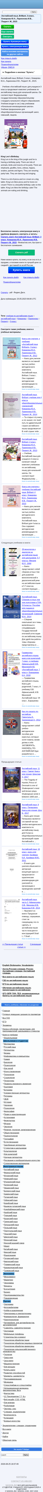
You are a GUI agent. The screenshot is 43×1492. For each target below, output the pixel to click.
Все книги (7, 1429)
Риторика (8, 1096)
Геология (8, 1355)
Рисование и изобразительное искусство (22, 1160)
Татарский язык (11, 1197)
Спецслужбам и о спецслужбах (18, 1385)
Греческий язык (11, 1222)
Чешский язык (10, 1234)
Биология (8, 1062)
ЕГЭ (4, 1022)
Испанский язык (11, 1176)
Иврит (6, 1246)
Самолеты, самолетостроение (17, 1328)
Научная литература (13, 1157)
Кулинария (8, 1418)
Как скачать (6, 61)
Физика (7, 1053)
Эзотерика (8, 1304)
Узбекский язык (10, 1200)
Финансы (8, 1286)
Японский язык (10, 1240)
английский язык (8, 319)
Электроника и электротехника (17, 1314)
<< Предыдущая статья (12, 944)
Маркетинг (8, 1280)
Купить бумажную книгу (15, 42)
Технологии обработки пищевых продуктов (23, 1343)
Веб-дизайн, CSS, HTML (14, 1400)
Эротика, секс (10, 1409)
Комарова (21, 319)
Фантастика (9, 1393)
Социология (9, 1078)
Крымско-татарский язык (15, 1206)
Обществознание (11, 1133)
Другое (6, 1433)
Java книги (8, 1361)
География (9, 1139)
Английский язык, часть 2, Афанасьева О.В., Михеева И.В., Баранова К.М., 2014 (31, 904)
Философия (9, 1111)
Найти (5, 1437)
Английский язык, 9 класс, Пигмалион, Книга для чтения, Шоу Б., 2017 (32, 809)
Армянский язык (11, 1194)
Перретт (4, 321)
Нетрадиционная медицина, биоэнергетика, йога (16, 1389)
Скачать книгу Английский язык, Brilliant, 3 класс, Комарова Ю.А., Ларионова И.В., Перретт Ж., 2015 (21, 240)
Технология (9, 1075)
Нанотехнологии (11, 1320)
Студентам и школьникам (15, 1148)
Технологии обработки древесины (19, 1346)
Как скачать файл (11, 277)
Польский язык (10, 1228)
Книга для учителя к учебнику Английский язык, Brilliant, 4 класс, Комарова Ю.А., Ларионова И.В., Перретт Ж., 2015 (31, 495)
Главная (6, 1011)
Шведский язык (11, 1237)
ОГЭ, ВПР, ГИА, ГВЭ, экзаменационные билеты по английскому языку (21, 995)
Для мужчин (9, 1403)
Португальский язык (13, 1231)
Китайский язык (11, 1249)
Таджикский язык (11, 1271)
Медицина (8, 1382)
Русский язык (10, 1047)
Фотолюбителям (11, 1307)
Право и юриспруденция (15, 1114)
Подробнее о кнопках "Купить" (20, 72)
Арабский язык (10, 1212)
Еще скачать (7, 32)
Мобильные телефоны (14, 1334)
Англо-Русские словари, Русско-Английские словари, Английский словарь (19, 971)
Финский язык (10, 1252)
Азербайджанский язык (14, 1209)
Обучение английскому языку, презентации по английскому (17, 989)
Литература (9, 1050)
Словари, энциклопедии (14, 1412)
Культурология (10, 1151)
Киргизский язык (11, 1261)
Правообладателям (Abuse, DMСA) (9, 66)
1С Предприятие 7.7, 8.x (14, 1397)
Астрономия (9, 1117)
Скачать (7, 27)
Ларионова (33, 319)
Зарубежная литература (15, 1145)
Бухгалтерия (9, 1289)
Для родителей (10, 1154)
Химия (7, 1059)
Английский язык (11, 1170)
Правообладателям (12, 282)
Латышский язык (11, 1225)
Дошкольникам (10, 1038)
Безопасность (10, 1415)
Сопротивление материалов (16, 1163)
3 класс (13, 321)
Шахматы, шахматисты (14, 1376)
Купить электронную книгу (15, 46)
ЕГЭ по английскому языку (15, 984)
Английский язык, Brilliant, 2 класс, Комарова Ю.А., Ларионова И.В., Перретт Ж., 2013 (29, 444)
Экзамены (7, 1025)
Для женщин (9, 1367)
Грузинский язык (11, 1258)
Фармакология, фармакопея (16, 1317)
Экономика (9, 1283)
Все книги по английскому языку (18, 977)
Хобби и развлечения (13, 1310)
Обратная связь (10, 1440)
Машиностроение (12, 1364)
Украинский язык (11, 1188)
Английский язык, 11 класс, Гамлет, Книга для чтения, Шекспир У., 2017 (31, 773)
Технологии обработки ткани (16, 1340)
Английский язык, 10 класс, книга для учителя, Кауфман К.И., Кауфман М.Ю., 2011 (31, 855)
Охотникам (9, 1331)
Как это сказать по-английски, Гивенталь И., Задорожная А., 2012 (31, 715)
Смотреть (7, 37)
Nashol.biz (11, 1485)
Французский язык (12, 1173)
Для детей (8, 1068)
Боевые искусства (12, 1421)
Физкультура (9, 1121)
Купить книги (21, 270)
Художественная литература (17, 1093)
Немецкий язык (11, 1179)
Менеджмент (9, 1277)
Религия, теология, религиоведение (20, 1130)
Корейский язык (11, 1203)
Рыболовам (9, 1406)
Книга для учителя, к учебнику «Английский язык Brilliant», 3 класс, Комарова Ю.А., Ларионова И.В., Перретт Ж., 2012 (31, 347)
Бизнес (7, 1292)
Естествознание (11, 1142)
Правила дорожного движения (17, 1084)
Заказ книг (8, 1358)
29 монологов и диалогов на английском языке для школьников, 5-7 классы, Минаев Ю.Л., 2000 (31, 556)
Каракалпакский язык (13, 1268)
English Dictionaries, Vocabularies (18, 965)
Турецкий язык (10, 1216)
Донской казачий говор (14, 1243)
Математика (9, 1044)
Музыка (7, 1124)
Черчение (8, 1105)
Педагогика (9, 1081)
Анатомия (8, 1087)
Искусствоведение (12, 1072)
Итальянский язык (12, 1182)
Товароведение (11, 1298)
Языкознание (10, 1255)
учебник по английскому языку (19, 316)
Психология (9, 1108)
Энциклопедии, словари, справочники (19, 1426)
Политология (10, 1065)
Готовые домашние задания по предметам (21, 1014)
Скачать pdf (21, 252)
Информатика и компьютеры (17, 1056)
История (7, 1102)
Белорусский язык (12, 1191)
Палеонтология (11, 1136)
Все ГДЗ (6, 1018)
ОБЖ (6, 1099)
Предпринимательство (14, 1295)
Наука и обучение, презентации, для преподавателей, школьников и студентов (21, 1030)
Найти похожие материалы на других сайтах (15, 52)
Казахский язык (11, 1219)
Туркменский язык (12, 1265)
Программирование (13, 1379)
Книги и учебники (10, 1035)
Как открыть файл (9, 58)
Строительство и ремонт (15, 1337)
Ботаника (8, 1090)
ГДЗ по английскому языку (15, 980)
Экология (8, 1127)
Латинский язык (11, 1185)
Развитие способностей (14, 1373)
